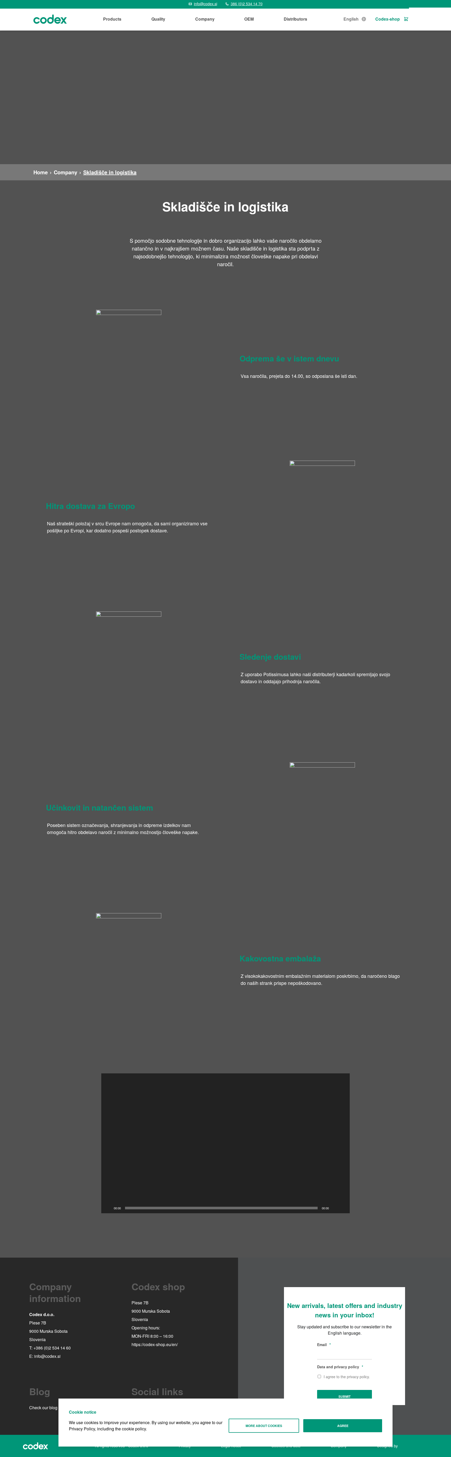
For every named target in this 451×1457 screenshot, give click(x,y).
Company (205, 19)
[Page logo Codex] (50, 19)
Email (324, 1344)
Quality (158, 19)
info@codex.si (47, 1356)
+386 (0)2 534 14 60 (52, 1348)
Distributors (295, 19)
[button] (225, 1143)
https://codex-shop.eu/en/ (155, 1344)
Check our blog (43, 1408)
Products (112, 19)
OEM (249, 19)
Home (40, 172)
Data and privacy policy (340, 1366)
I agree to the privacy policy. (347, 1376)
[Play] (108, 1208)
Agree (342, 1425)
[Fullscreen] (343, 1208)
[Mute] (334, 1208)
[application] (225, 1143)
